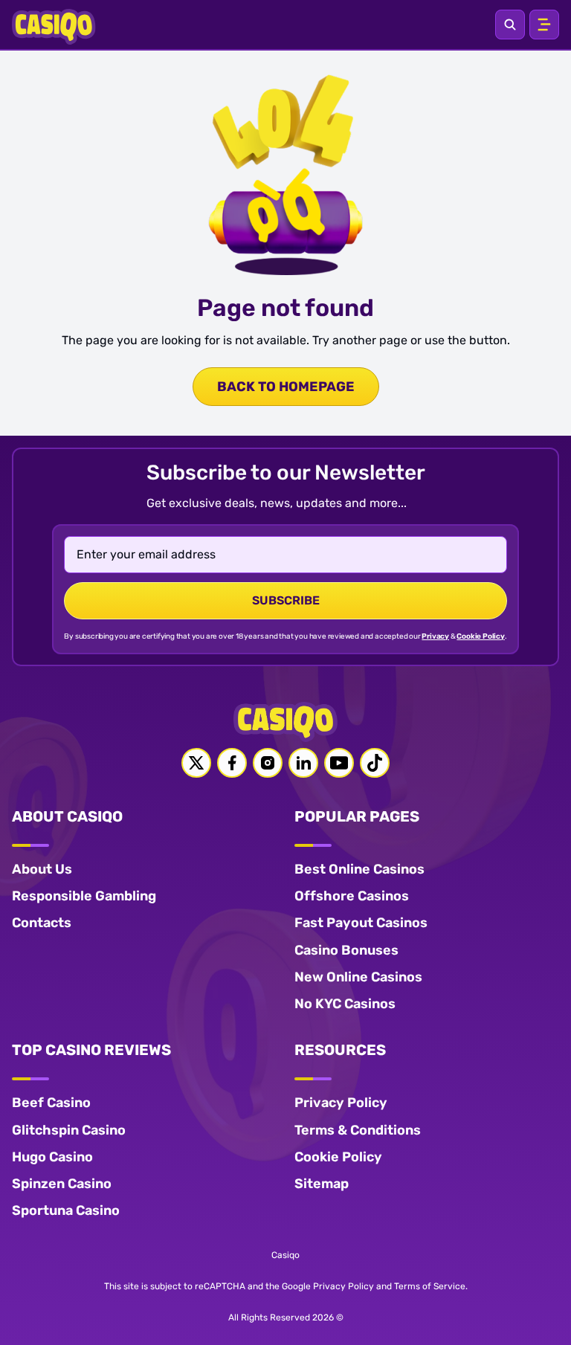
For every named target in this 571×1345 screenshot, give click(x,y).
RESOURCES (340, 1050)
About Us (42, 869)
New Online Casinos (358, 977)
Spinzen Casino (62, 1183)
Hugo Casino (52, 1157)
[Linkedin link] (303, 763)
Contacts (41, 923)
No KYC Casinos (345, 1004)
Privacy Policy (340, 1102)
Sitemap (321, 1183)
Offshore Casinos (351, 896)
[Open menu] (544, 24)
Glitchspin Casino (69, 1130)
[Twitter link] (196, 763)
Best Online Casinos (359, 869)
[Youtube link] (339, 763)
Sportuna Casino (66, 1210)
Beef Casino (51, 1102)
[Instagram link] (268, 763)
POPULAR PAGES (356, 816)
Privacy (435, 636)
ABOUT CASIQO (67, 816)
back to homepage (286, 386)
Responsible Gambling (84, 896)
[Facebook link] (232, 763)
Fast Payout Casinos (361, 923)
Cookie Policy (480, 636)
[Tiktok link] (375, 763)
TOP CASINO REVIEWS (91, 1050)
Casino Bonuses (346, 950)
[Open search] (510, 24)
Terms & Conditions (357, 1130)
